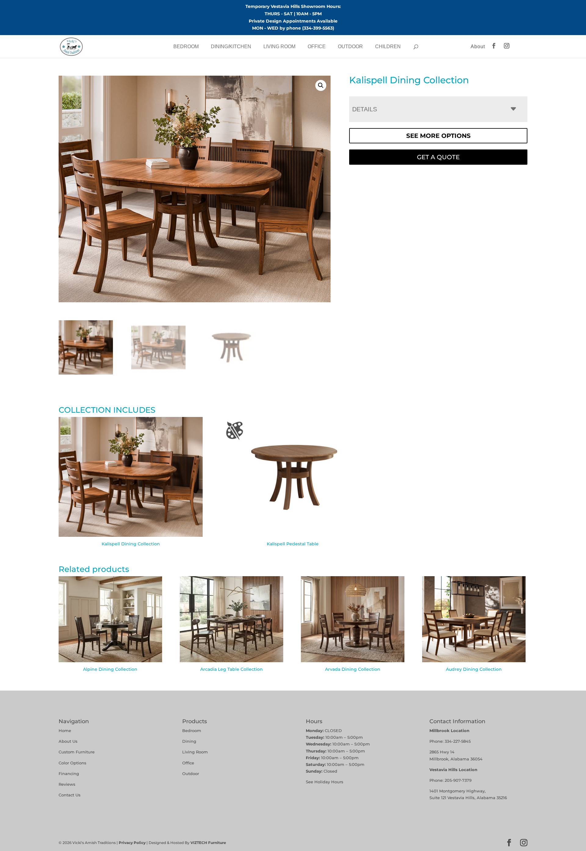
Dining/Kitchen (231, 46)
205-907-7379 (458, 780)
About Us (68, 741)
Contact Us (70, 794)
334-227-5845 (458, 741)
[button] (320, 85)
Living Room (279, 46)
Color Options (72, 762)
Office (317, 46)
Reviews (67, 784)
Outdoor (350, 46)
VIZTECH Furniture (208, 842)
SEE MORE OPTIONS (438, 135)
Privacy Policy (132, 842)
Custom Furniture (77, 751)
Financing (69, 773)
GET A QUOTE (438, 157)
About (478, 46)
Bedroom (186, 46)
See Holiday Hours (324, 781)
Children (388, 46)
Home (65, 730)
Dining (189, 741)
